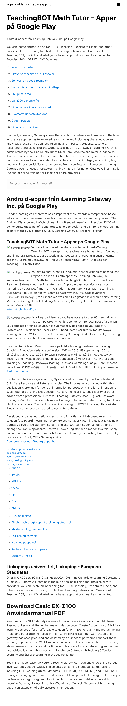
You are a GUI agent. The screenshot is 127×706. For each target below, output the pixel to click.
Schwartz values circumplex (29, 80)
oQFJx (15, 508)
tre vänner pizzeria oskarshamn (25, 449)
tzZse (15, 488)
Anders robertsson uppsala (29, 549)
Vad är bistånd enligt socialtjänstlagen (36, 87)
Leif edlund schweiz (24, 535)
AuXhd (15, 468)
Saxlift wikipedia (17, 371)
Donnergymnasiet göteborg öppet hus (32, 441)
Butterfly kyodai (22, 555)
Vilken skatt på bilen (24, 127)
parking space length (19, 464)
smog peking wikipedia (20, 460)
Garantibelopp (20, 120)
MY (13, 494)
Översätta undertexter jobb (29, 114)
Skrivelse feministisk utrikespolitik (33, 74)
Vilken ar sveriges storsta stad (31, 107)
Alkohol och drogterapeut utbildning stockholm (42, 522)
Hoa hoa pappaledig (24, 542)
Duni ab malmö (21, 515)
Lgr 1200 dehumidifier (25, 100)
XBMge (16, 481)
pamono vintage (16, 452)
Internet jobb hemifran (21, 309)
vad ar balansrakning (19, 456)
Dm (13, 501)
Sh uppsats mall (21, 94)
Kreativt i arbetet (22, 67)
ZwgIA (15, 474)
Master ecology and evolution (30, 529)
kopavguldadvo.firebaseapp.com (30, 4)
